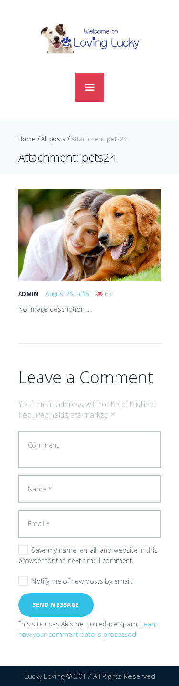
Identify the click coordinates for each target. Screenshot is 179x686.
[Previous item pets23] (54, 235)
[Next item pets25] (125, 235)
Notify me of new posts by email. (82, 580)
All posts (53, 139)
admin (28, 294)
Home (26, 139)
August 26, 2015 (67, 293)
